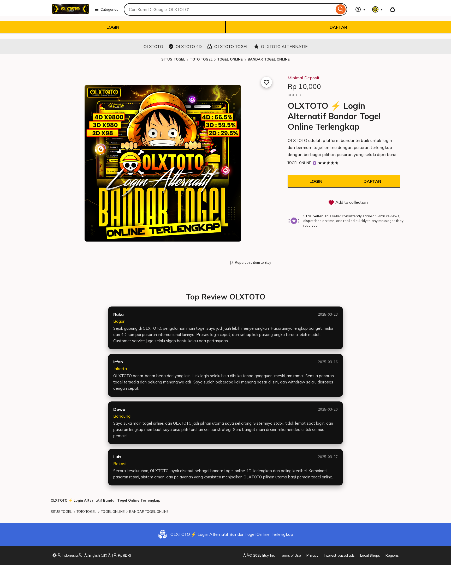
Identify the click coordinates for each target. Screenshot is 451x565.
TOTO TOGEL (201, 59)
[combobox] (229, 9)
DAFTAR (338, 27)
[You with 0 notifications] (377, 9)
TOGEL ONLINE (230, 59)
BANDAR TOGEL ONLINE (269, 59)
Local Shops (370, 555)
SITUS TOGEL (173, 59)
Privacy (312, 555)
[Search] (340, 9)
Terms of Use (290, 555)
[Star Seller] (314, 163)
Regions (392, 555)
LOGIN (112, 27)
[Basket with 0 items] (392, 9)
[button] (91, 555)
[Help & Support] (360, 9)
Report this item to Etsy (253, 262)
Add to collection (351, 202)
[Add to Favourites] (266, 82)
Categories (109, 9)
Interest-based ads (339, 555)
